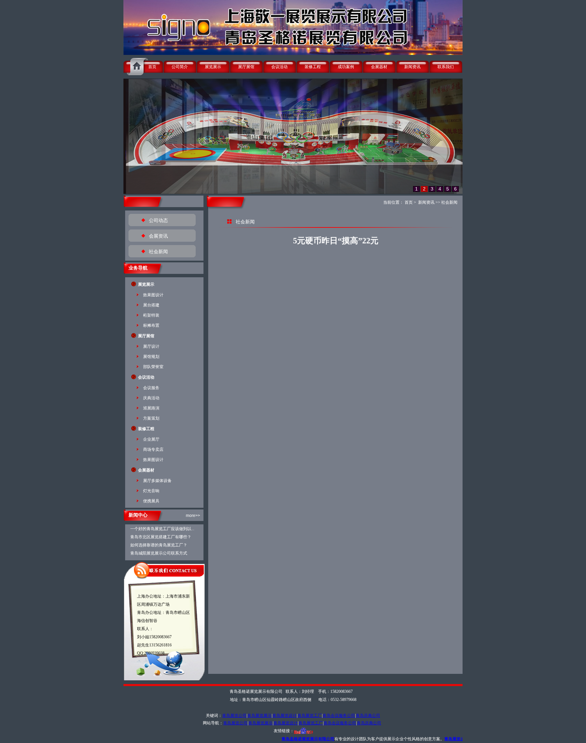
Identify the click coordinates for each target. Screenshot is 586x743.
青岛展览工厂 (309, 715)
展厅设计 (151, 346)
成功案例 (346, 66)
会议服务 (151, 387)
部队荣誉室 (153, 366)
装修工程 (313, 66)
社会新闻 (158, 251)
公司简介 (180, 66)
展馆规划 (151, 356)
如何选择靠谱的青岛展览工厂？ (158, 545)
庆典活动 (151, 398)
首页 (152, 66)
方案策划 (151, 418)
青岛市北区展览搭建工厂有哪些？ (160, 537)
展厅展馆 (246, 66)
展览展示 (213, 66)
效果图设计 (153, 295)
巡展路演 (151, 408)
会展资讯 (158, 236)
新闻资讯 (412, 66)
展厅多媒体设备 (157, 480)
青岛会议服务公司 (339, 715)
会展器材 (379, 66)
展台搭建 (151, 305)
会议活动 (279, 66)
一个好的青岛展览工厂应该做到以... (162, 528)
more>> (193, 515)
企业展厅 (151, 439)
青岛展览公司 (234, 715)
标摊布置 (151, 325)
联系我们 (445, 66)
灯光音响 (151, 490)
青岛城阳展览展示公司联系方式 (158, 553)
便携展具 (151, 501)
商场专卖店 (153, 449)
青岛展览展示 (259, 715)
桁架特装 (151, 315)
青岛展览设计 (284, 715)
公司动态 (158, 220)
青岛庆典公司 (368, 715)
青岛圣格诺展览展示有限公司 (262, 739)
